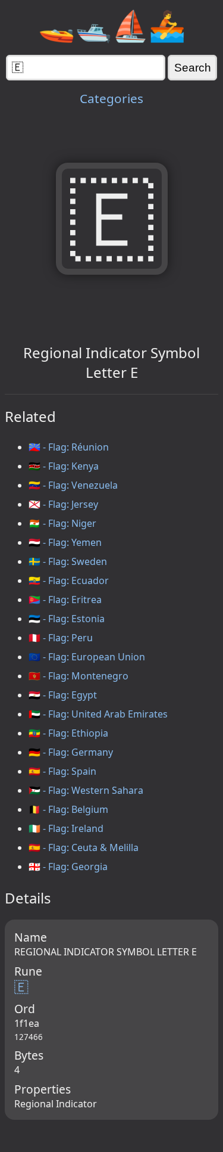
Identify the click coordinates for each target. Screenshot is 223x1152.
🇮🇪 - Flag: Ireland (66, 828)
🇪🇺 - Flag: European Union (87, 656)
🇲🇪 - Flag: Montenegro (78, 675)
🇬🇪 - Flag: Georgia (68, 866)
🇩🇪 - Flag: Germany (71, 752)
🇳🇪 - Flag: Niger (62, 523)
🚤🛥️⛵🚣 (112, 25)
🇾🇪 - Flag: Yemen (65, 542)
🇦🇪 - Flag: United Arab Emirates (98, 714)
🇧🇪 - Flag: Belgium (68, 809)
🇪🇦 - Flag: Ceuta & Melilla (84, 847)
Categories (111, 98)
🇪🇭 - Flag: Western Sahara (86, 790)
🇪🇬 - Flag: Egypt (63, 694)
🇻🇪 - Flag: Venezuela (73, 485)
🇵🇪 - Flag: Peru (61, 637)
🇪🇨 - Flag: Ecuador (69, 580)
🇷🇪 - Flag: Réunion (69, 447)
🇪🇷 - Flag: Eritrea (65, 599)
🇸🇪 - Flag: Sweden (68, 561)
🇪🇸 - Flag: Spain (62, 771)
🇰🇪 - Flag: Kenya (64, 466)
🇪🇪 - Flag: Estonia (67, 618)
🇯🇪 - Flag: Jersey (63, 504)
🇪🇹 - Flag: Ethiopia (68, 733)
